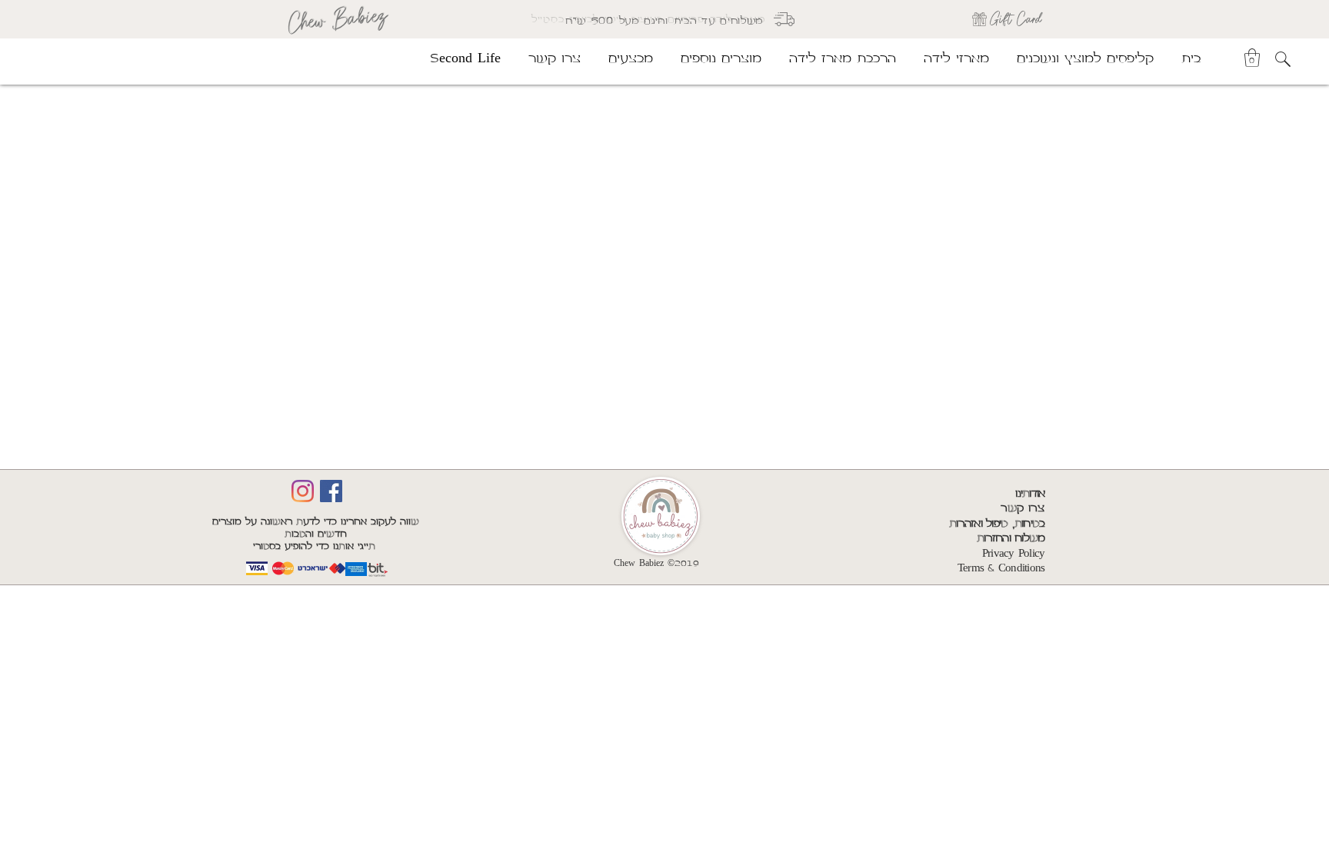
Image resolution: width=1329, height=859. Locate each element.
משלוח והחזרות (1010, 538)
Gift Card (1015, 18)
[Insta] (302, 491)
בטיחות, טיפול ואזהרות (996, 524)
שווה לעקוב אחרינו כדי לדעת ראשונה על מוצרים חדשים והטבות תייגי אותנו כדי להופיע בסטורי (315, 534)
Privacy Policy (1013, 554)
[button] (1252, 57)
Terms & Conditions (1001, 568)
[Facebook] (331, 491)
